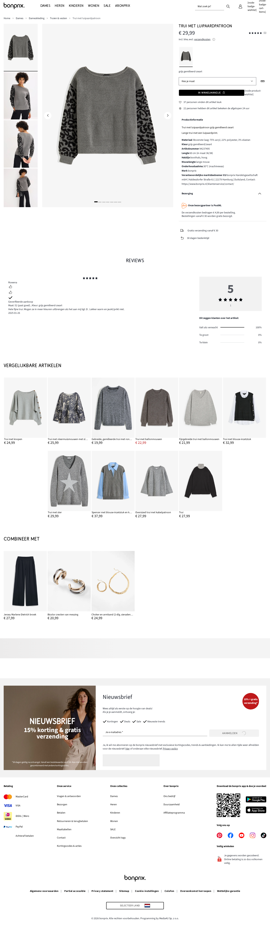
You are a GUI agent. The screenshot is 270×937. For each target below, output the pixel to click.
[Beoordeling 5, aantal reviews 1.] (255, 33)
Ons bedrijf (169, 796)
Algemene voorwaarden (44, 891)
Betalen (61, 813)
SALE (113, 829)
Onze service (64, 786)
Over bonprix (171, 786)
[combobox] (209, 6)
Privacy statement (102, 891)
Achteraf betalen (25, 836)
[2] (100, 201)
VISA (18, 805)
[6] (115, 201)
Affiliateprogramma (174, 813)
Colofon (169, 891)
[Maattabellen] (262, 81)
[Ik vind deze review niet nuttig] (10, 293)
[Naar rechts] (167, 115)
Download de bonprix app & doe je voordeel (241, 786)
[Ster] (84, 279)
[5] (111, 201)
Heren (113, 804)
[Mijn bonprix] (240, 6)
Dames (114, 796)
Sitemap (124, 891)
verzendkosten (202, 39)
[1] (96, 201)
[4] (107, 201)
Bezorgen (62, 804)
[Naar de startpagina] (22, 6)
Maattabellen (64, 829)
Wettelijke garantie (228, 891)
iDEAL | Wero (22, 816)
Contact (61, 838)
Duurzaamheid (171, 804)
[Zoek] (228, 6)
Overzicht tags (118, 838)
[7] (119, 201)
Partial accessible (75, 891)
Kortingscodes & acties (69, 846)
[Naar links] (47, 115)
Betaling (8, 786)
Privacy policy (170, 749)
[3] (103, 201)
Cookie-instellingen (147, 891)
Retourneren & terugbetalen (72, 821)
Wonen (114, 821)
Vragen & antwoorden (69, 796)
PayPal (19, 827)
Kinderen (115, 813)
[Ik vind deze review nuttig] (10, 287)
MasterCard (22, 796)
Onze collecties (118, 786)
